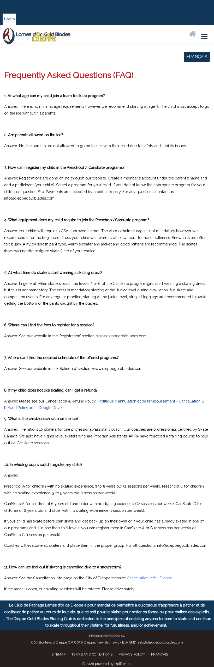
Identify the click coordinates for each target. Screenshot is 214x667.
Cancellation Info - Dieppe (149, 578)
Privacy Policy (131, 654)
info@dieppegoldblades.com (160, 642)
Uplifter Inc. (123, 664)
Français (196, 56)
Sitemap (58, 654)
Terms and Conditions (92, 654)
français (159, 654)
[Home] (192, 34)
